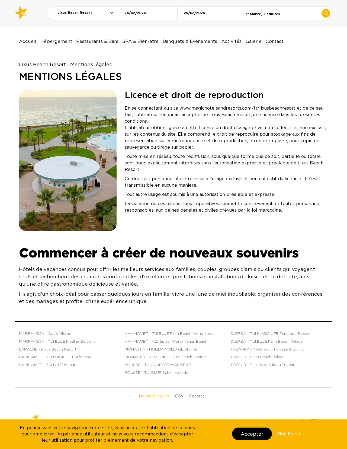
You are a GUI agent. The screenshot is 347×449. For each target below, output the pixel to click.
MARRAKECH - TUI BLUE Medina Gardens (57, 341)
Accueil (27, 41)
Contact (275, 41)
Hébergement (56, 41)
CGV (179, 396)
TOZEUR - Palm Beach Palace (257, 357)
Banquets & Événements (190, 41)
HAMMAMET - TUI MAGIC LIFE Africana (55, 357)
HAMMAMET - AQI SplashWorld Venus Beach (166, 341)
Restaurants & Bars (97, 41)
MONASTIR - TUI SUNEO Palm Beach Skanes (165, 357)
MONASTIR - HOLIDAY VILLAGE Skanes (161, 349)
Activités (231, 41)
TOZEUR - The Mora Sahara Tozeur (262, 364)
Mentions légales (154, 396)
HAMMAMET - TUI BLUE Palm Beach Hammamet (169, 333)
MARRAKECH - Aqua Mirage (45, 333)
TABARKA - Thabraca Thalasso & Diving (267, 349)
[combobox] (82, 12)
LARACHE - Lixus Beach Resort (47, 349)
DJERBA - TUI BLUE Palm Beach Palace (266, 341)
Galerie (254, 41)
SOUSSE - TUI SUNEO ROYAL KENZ (158, 364)
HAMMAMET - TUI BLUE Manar (47, 364)
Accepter (252, 434)
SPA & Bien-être (140, 41)
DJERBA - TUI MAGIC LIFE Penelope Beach (269, 333)
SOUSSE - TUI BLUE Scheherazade (156, 372)
